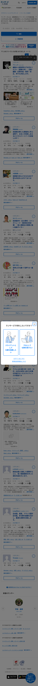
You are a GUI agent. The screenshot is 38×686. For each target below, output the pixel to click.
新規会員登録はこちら (19, 361)
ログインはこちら (19, 358)
